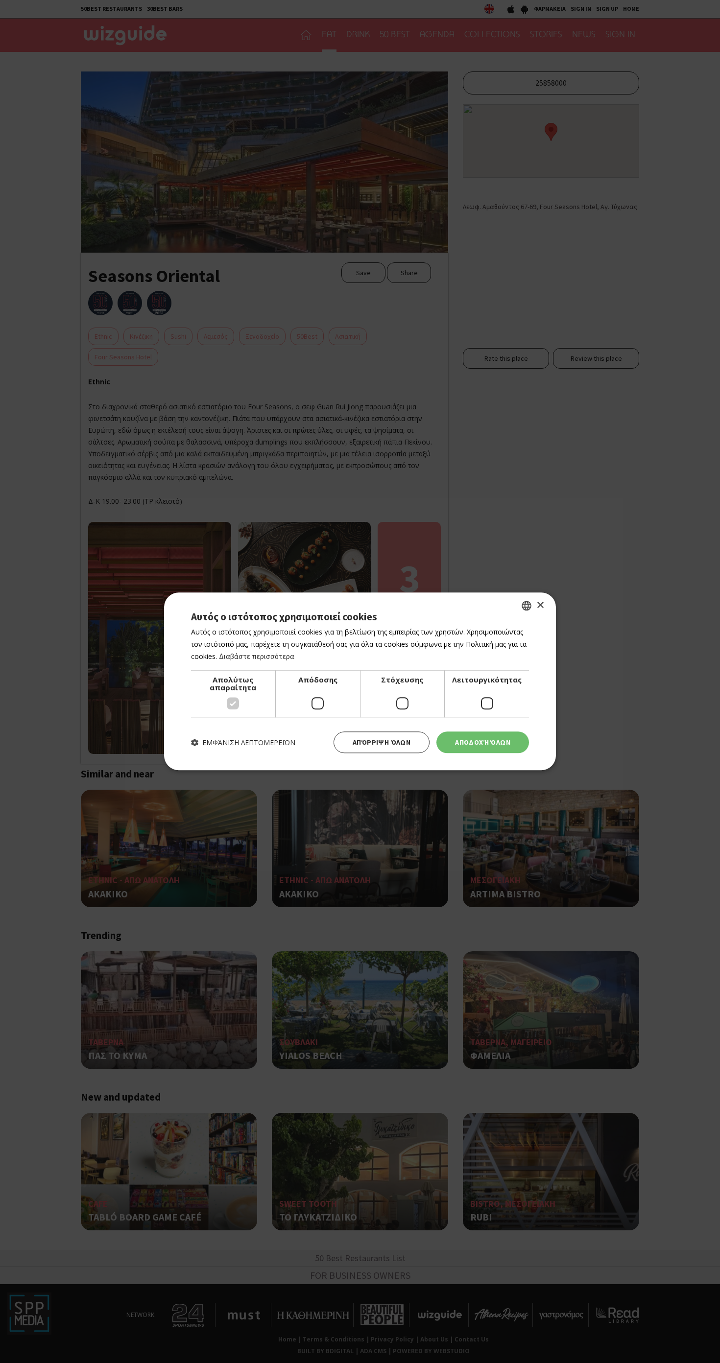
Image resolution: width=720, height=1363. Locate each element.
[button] (243, 742)
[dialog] (360, 681)
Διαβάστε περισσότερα (256, 656)
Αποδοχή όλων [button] (482, 742)
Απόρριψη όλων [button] (381, 742)
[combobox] (526, 606)
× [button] (540, 605)
